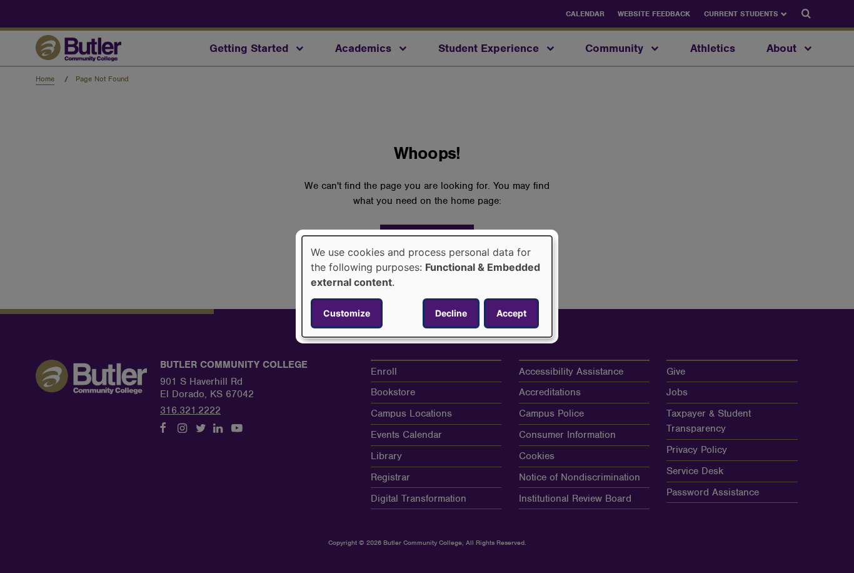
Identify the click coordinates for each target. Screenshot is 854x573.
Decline (451, 313)
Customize (346, 313)
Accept (511, 313)
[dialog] (427, 286)
